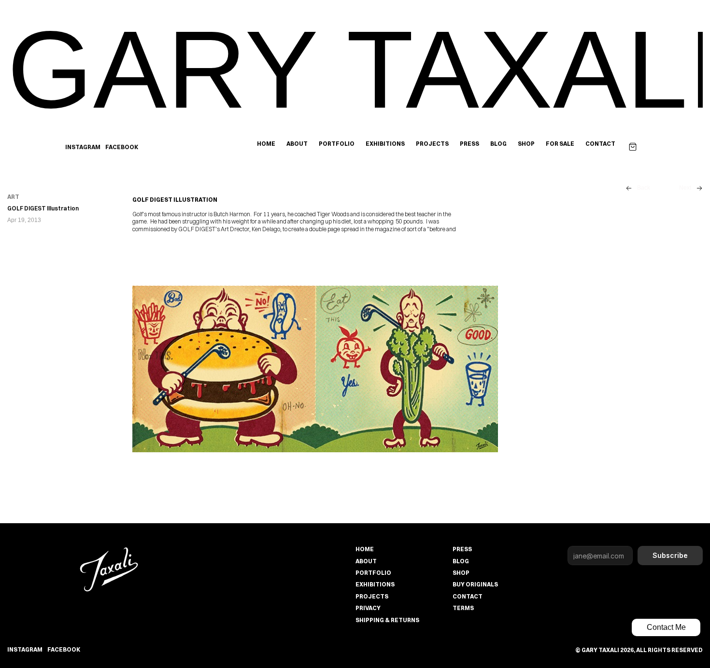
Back (643, 187)
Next (685, 187)
